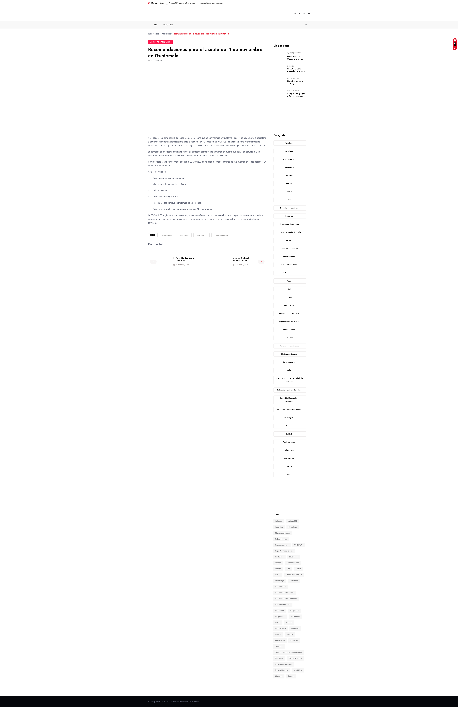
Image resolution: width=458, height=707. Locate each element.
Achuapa (278, 521)
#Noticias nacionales (160, 42)
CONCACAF (298, 545)
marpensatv (294, 611)
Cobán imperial (281, 539)
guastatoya (279, 581)
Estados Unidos (293, 563)
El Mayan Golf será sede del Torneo (241, 259)
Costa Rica (279, 557)
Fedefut (278, 569)
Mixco (277, 622)
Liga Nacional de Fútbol (284, 593)
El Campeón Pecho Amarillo (294, 53)
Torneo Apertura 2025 (283, 664)
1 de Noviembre (166, 235)
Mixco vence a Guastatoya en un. (295, 57)
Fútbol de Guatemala (294, 575)
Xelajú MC (298, 670)
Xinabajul (278, 676)
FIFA (288, 569)
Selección (279, 646)
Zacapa (291, 676)
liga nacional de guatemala (286, 599)
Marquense (295, 616)
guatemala (184, 235)
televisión (279, 658)
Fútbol (277, 575)
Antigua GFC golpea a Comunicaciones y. (296, 95)
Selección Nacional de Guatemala (288, 652)
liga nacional (280, 587)
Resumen (294, 640)
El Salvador (293, 557)
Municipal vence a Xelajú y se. (295, 82)
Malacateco (279, 611)
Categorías (168, 25)
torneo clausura (281, 670)
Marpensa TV (201, 235)
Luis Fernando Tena (282, 605)
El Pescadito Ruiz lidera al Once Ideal (183, 259)
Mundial (289, 622)
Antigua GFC (292, 521)
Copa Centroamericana (284, 551)
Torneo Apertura (295, 658)
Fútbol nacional (293, 78)
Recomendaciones (221, 235)
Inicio (156, 25)
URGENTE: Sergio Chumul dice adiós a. (296, 70)
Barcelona (293, 527)
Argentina (279, 527)
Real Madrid (280, 640)
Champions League (282, 533)
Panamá (290, 634)
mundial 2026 (280, 628)
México (278, 634)
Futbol (298, 569)
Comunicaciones (282, 545)
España (278, 563)
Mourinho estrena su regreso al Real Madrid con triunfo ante (192, 3)
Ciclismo (290, 66)
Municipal (295, 628)
